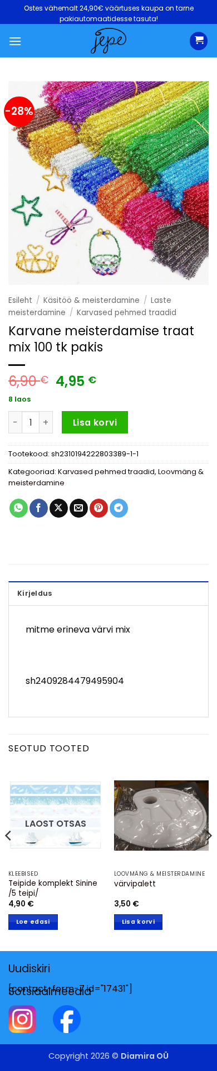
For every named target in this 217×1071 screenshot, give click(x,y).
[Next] (208, 857)
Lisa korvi (95, 422)
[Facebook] (67, 1018)
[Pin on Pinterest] (99, 508)
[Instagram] (22, 1018)
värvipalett (135, 884)
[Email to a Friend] (79, 508)
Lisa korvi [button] (138, 922)
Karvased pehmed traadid (126, 312)
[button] (15, 41)
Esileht (20, 300)
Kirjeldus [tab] (34, 593)
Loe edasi (33, 922)
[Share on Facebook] (38, 508)
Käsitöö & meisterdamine (91, 300)
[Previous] (9, 857)
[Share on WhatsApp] (18, 508)
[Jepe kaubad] (108, 40)
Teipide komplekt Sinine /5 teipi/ (52, 888)
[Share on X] (59, 508)
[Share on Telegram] (119, 508)
